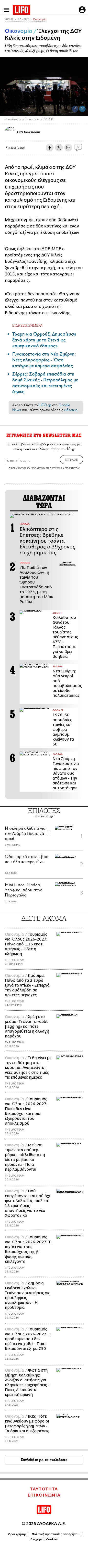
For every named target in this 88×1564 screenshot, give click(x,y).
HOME (9, 19)
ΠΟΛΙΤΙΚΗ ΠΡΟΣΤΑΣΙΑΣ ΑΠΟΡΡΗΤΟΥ (56, 468)
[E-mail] (68, 147)
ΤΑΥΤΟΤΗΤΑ (44, 1489)
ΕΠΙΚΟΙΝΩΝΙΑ (44, 1495)
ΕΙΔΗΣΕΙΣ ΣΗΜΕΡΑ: (27, 325)
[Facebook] (75, 109)
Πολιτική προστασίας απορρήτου (55, 1534)
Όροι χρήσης (17, 1534)
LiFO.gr (45, 405)
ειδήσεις (70, 410)
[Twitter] (82, 109)
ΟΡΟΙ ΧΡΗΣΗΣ (17, 468)
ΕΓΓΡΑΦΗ (71, 460)
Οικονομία (39, 19)
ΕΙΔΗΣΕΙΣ (23, 19)
